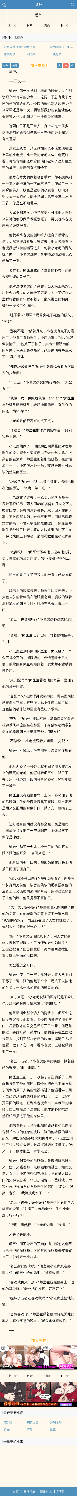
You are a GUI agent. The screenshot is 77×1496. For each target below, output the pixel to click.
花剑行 (8, 1422)
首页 (16, 1491)
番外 (38, 4)
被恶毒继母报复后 (15, 47)
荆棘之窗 (32, 1422)
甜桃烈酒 (9, 54)
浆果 (53, 1429)
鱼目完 (31, 47)
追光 (7, 1429)
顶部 (61, 1491)
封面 (47, 25)
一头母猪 (56, 54)
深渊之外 (56, 1422)
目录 (30, 25)
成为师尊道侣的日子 (63, 47)
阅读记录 (29, 1491)
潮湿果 (31, 54)
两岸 (30, 1429)
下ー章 (64, 25)
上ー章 (12, 25)
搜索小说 (46, 1491)
